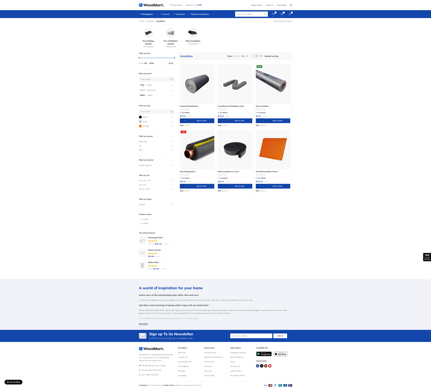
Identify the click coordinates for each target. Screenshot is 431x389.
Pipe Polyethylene (187, 171)
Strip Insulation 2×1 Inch (228, 171)
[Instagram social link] (265, 366)
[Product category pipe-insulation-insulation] (193, 36)
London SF (183, 357)
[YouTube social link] (269, 366)
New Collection (237, 357)
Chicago (181, 371)
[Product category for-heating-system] (148, 38)
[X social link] (261, 366)
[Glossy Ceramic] (142, 253)
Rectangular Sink (155, 237)
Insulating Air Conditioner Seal (231, 106)
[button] (197, 120)
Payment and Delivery (213, 357)
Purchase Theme (237, 375)
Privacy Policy (210, 353)
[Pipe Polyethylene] (197, 149)
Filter (171, 63)
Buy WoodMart (15, 382)
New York (182, 353)
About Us (208, 371)
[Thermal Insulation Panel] (273, 149)
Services (207, 366)
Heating (150, 21)
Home (141, 21)
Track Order (209, 375)
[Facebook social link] (257, 366)
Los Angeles (183, 366)
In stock (145, 223)
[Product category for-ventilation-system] (170, 38)
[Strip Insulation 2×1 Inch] (235, 149)
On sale (144, 219)
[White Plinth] (142, 265)
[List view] (252, 56)
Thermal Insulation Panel (266, 171)
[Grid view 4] (261, 56)
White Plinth (153, 262)
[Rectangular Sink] (142, 240)
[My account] (291, 5)
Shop (232, 362)
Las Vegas (182, 375)
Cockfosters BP (184, 362)
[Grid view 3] (256, 56)
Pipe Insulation (262, 106)
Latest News (235, 371)
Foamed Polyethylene (189, 106)
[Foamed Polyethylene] (197, 84)
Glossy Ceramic (154, 250)
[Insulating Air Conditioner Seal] (235, 84)
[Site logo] (151, 5)
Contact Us (235, 366)
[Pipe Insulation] (273, 84)
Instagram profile (238, 353)
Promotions (209, 362)
